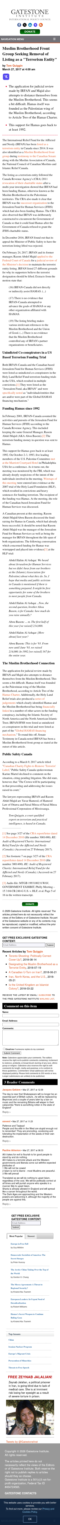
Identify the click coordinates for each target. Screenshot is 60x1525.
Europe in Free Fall (19, 1243)
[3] (46, 549)
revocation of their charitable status (22, 183)
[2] (43, 436)
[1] (18, 384)
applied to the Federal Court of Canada (27, 258)
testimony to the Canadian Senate (37, 156)
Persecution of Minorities (19, 1360)
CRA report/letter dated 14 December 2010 (27, 858)
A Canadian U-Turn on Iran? (25, 972)
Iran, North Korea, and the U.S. (27, 977)
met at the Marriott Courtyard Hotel (28, 461)
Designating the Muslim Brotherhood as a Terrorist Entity (33, 966)
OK (30, 1519)
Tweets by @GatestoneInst (22, 1442)
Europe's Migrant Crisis (19, 1353)
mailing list (47, 998)
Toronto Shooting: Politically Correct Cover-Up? (30, 957)
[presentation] (16, 1236)
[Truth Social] (6, 79)
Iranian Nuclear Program (20, 1346)
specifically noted (12, 393)
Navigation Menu (12, 39)
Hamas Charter (11, 694)
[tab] (16, 1236)
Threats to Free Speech (18, 1367)
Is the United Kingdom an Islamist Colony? (29, 986)
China (11, 1339)
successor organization (34, 203)
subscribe (45, 995)
